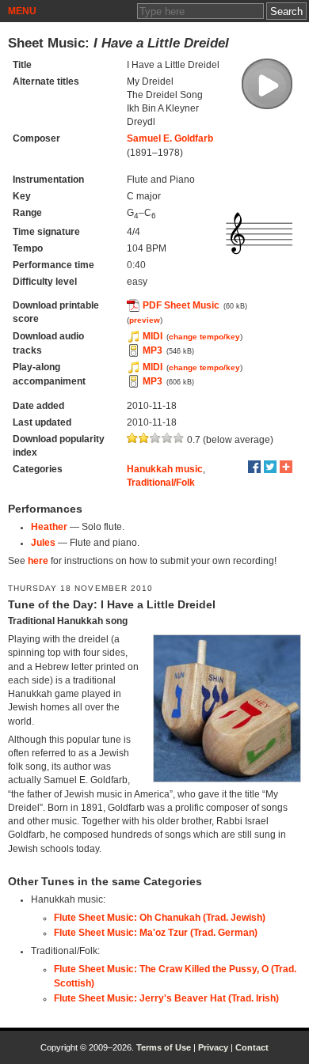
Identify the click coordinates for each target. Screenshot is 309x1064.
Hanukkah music (165, 469)
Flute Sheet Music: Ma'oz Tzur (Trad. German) (156, 932)
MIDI (152, 336)
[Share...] (286, 466)
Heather (49, 527)
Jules (43, 542)
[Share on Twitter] (270, 466)
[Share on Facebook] (254, 466)
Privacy (213, 1047)
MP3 (152, 350)
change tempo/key (204, 336)
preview (144, 320)
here (38, 561)
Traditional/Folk (161, 482)
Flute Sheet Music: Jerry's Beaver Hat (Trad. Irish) (166, 998)
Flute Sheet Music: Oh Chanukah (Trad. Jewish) (159, 917)
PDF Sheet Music (181, 305)
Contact (252, 1047)
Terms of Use (163, 1047)
